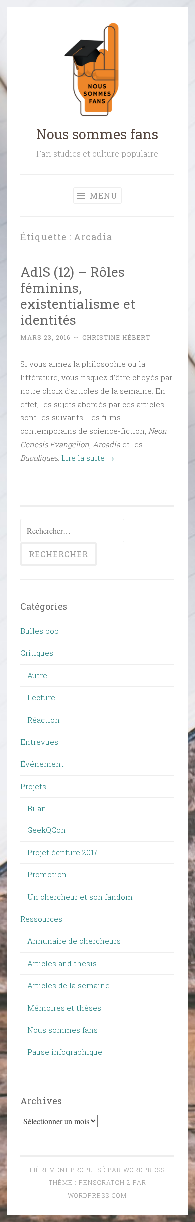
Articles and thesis (62, 963)
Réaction (44, 720)
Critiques (37, 653)
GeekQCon (47, 830)
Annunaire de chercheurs (74, 941)
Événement (42, 764)
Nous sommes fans (97, 134)
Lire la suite (88, 458)
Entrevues (39, 742)
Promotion (47, 874)
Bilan (37, 808)
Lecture (42, 697)
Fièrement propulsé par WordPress (97, 1170)
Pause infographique (65, 1052)
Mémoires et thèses (65, 1008)
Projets (33, 786)
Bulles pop (39, 631)
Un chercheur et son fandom (80, 897)
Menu (103, 195)
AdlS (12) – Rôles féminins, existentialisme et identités (78, 295)
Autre (38, 675)
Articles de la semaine (69, 985)
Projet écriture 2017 (63, 852)
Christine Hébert (116, 337)
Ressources (41, 919)
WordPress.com (97, 1195)
